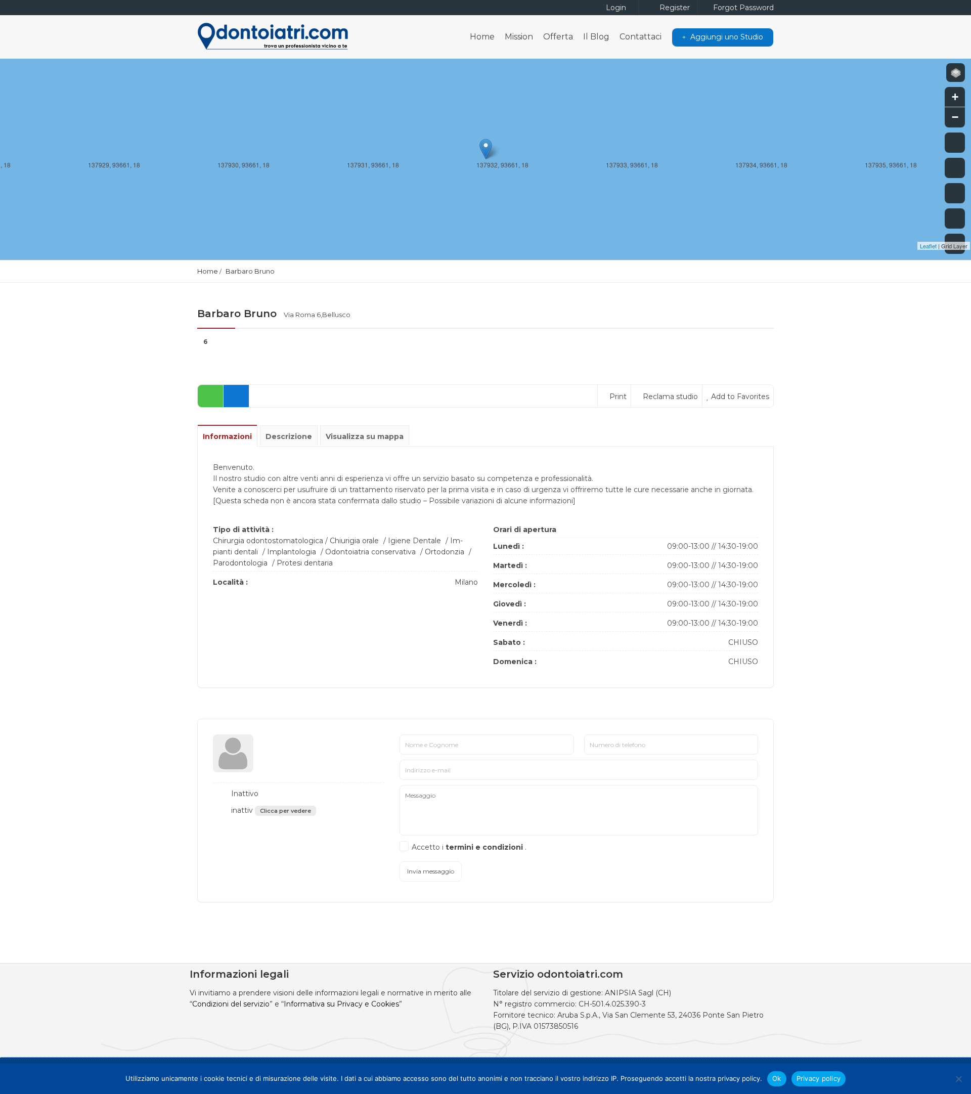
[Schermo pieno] (955, 143)
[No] (958, 1079)
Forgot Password (742, 7)
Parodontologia (240, 562)
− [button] (955, 117)
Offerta (558, 36)
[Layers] (955, 72)
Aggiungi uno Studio (725, 36)
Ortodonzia (444, 551)
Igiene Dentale (414, 540)
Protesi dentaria (305, 562)
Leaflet (928, 246)
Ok (776, 1078)
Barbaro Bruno (250, 271)
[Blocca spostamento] (955, 193)
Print (617, 396)
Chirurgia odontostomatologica (268, 540)
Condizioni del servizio (231, 1004)
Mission (519, 36)
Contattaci (640, 36)
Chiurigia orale (354, 540)
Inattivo (243, 793)
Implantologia (291, 551)
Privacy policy (819, 1078)
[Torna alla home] (955, 218)
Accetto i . (469, 847)
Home (482, 36)
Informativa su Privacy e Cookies (341, 1004)
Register (673, 7)
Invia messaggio (430, 871)
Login (615, 7)
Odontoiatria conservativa (370, 551)
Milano (466, 582)
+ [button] (955, 97)
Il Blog (596, 36)
